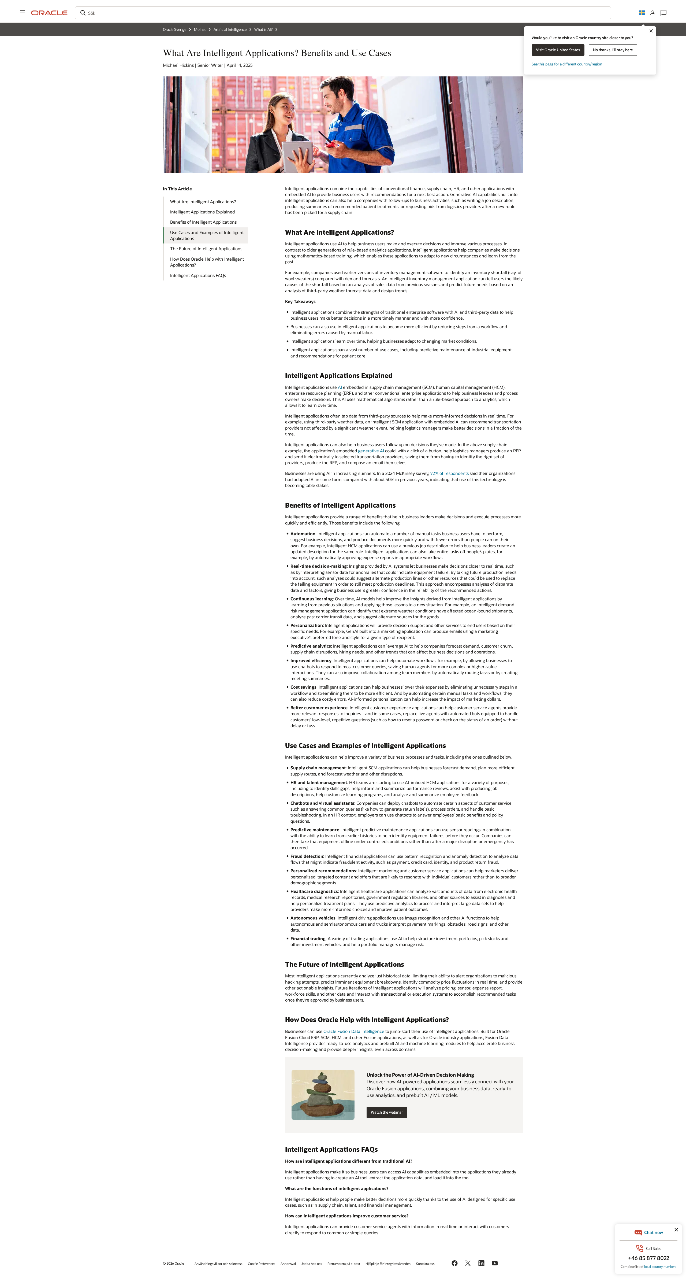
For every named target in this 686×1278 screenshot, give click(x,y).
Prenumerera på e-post (343, 1263)
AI (340, 387)
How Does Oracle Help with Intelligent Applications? (207, 262)
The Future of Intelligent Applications (206, 248)
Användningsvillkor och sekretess (219, 1263)
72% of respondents (449, 473)
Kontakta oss (425, 1263)
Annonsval (288, 1263)
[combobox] (343, 12)
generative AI (371, 450)
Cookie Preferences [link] (261, 1263)
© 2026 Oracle (173, 1263)
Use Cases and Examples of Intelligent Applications (207, 235)
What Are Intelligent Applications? (203, 201)
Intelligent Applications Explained (202, 212)
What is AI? (263, 29)
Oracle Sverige (174, 29)
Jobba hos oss (311, 1263)
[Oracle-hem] (49, 12)
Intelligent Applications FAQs (198, 275)
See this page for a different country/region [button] (567, 64)
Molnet (200, 29)
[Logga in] (653, 13)
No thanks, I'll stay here (613, 49)
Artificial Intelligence (230, 29)
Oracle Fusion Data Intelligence (353, 1031)
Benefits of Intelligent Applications (203, 222)
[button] (22, 13)
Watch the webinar (387, 1112)
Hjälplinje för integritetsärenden (388, 1263)
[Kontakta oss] (663, 13)
